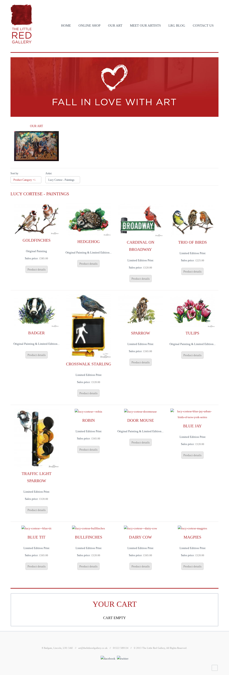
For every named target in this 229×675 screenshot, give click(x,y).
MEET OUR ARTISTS (145, 25)
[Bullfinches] (88, 528)
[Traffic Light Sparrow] (36, 438)
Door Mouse (140, 420)
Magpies (192, 537)
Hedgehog (88, 241)
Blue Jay (192, 426)
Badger (36, 333)
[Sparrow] (140, 310)
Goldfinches (37, 240)
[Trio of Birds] (192, 219)
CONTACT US (203, 25)
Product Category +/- (24, 179)
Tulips (192, 333)
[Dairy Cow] (140, 528)
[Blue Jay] (192, 414)
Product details (37, 269)
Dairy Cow (140, 537)
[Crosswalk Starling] (88, 326)
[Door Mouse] (140, 411)
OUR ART (115, 25)
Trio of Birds (192, 242)
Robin (88, 420)
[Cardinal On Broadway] (140, 219)
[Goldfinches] (36, 218)
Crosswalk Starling (88, 364)
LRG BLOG (176, 25)
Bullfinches (88, 537)
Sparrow (140, 333)
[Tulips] (192, 310)
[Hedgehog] (88, 219)
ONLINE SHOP (89, 25)
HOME (66, 25)
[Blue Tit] (36, 528)
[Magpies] (192, 528)
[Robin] (88, 411)
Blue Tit (36, 537)
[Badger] (36, 310)
